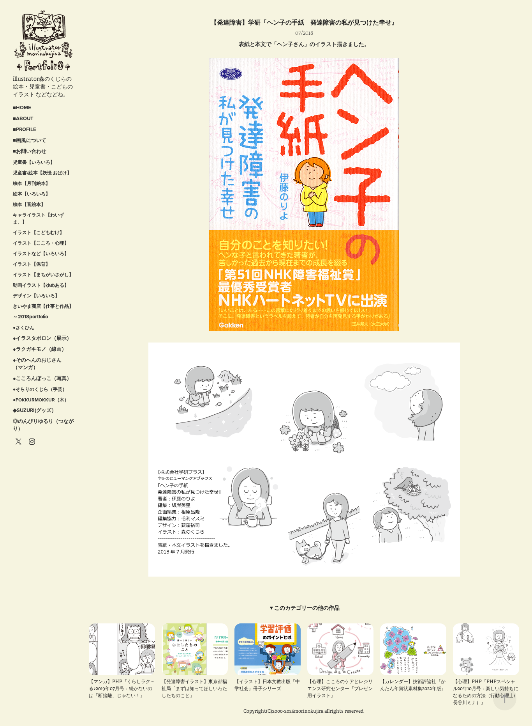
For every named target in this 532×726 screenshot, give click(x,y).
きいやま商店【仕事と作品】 (43, 306)
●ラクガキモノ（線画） (40, 349)
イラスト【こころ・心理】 (41, 243)
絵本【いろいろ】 (31, 193)
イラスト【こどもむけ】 (38, 232)
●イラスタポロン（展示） (42, 338)
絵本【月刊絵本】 (31, 183)
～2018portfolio (30, 316)
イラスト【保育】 (31, 264)
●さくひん (23, 327)
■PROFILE (24, 129)
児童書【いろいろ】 (34, 162)
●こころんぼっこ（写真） (42, 378)
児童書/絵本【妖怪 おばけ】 (42, 172)
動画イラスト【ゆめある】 (41, 285)
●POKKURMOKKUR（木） (41, 399)
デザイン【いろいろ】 (36, 295)
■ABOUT (23, 118)
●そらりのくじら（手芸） (40, 389)
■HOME (22, 107)
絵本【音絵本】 (29, 204)
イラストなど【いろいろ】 (41, 253)
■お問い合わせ (29, 151)
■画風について (29, 140)
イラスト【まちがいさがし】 (43, 274)
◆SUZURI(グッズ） (34, 410)
